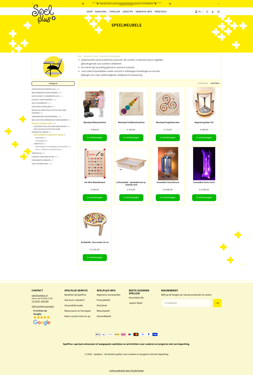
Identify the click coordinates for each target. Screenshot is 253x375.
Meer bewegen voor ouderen (47, 92)
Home (79, 56)
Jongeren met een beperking (47, 116)
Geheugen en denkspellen (46, 89)
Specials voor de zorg (91, 56)
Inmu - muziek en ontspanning (49, 149)
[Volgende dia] (218, 4)
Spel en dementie (41, 103)
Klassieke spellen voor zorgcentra (52, 126)
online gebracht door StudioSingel (126, 370)
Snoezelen (38, 153)
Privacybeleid (103, 300)
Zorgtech (40, 143)
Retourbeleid (103, 311)
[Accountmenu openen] (213, 12)
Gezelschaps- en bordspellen (47, 96)
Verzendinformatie (73, 305)
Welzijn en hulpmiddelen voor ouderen (51, 120)
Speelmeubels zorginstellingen (110, 56)
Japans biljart (135, 303)
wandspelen (41, 140)
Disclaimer (102, 305)
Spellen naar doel (42, 163)
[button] (215, 83)
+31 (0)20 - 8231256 (40, 301)
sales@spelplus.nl (40, 295)
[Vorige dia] (32, 4)
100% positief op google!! (43, 306)
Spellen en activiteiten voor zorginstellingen (46, 130)
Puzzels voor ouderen (44, 99)
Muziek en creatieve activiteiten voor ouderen (49, 111)
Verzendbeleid (104, 316)
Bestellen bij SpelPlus (75, 294)
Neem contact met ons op (77, 316)
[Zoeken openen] (207, 12)
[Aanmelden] (217, 303)
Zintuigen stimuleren (43, 106)
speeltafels (41, 137)
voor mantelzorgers (43, 160)
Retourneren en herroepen (77, 311)
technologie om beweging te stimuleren (53, 146)
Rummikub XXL (136, 297)
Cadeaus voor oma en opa (45, 156)
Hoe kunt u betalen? (74, 300)
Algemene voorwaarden (108, 294)
